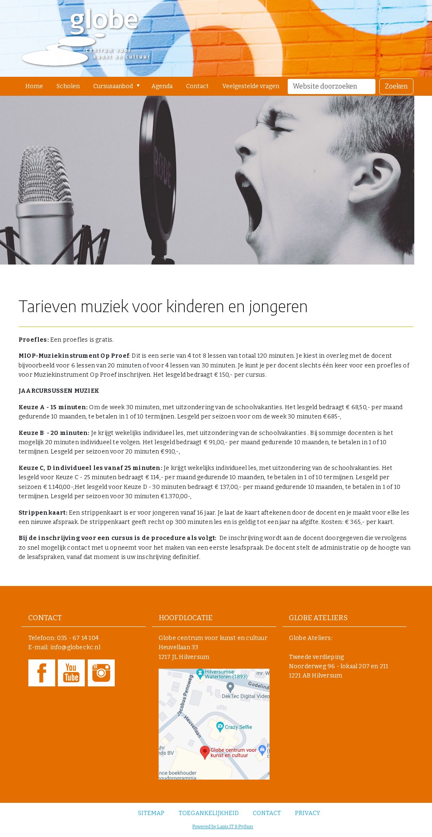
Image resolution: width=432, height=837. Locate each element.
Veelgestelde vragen (250, 86)
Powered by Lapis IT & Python (222, 826)
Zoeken (396, 86)
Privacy (307, 813)
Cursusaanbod (113, 86)
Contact (197, 86)
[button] (140, 85)
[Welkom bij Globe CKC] (86, 38)
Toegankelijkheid (208, 813)
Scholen (68, 86)
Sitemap (151, 813)
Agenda (162, 86)
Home (34, 86)
